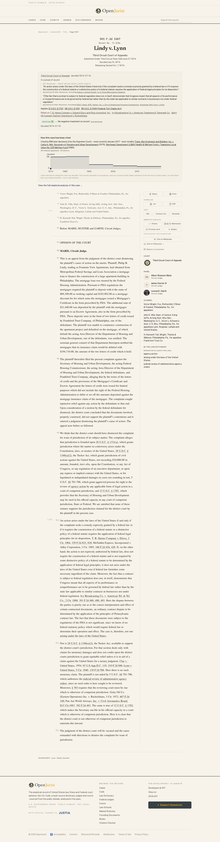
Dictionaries (83, 20)
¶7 (58, 258)
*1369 (49, 520)
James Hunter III (159, 283)
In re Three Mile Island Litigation (111, 92)
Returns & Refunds (90, 834)
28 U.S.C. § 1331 (72, 108)
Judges (67, 20)
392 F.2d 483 (83, 705)
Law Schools (105, 807)
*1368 (50, 211)
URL (148, 214)
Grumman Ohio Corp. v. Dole (152, 105)
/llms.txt (152, 792)
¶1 (58, 194)
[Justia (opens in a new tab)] (64, 813)
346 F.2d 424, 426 (105, 547)
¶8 (58, 359)
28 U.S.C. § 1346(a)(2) (80, 643)
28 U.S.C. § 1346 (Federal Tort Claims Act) (101, 108)
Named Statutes (107, 811)
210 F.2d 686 (115, 665)
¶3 (58, 218)
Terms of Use (124, 834)
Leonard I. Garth (159, 291)
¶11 (57, 643)
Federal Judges (106, 799)
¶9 (58, 433)
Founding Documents (109, 815)
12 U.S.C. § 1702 (55, 108)
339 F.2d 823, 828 (82, 542)
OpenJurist (43, 32)
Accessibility (58, 834)
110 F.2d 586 (97, 670)
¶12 (57, 730)
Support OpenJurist (170, 805)
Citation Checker (107, 823)
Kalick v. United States (87, 92)
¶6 (58, 250)
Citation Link (161, 214)
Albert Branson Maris (161, 275)
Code (43, 20)
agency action (78, 486)
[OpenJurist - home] (110, 11)
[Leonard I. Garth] (147, 293)
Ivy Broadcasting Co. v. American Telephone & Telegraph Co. (141, 113)
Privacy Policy (141, 834)
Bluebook (175, 214)
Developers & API (156, 788)
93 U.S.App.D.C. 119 (94, 665)
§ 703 (75, 687)
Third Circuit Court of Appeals (110, 55)
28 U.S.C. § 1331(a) (107, 442)
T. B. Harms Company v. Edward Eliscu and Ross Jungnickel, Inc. (80, 113)
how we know (96, 122)
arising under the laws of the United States (83, 635)
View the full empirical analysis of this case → (60, 185)
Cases (32, 20)
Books (99, 20)
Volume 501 (55, 32)
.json (53, 758)
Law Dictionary (106, 795)
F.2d (65, 32)
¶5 (58, 242)
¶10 (57, 520)
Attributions (109, 834)
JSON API (153, 796)
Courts (54, 20)
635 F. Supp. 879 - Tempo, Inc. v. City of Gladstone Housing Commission (107, 105)
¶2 (58, 204)
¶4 (58, 228)
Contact (73, 834)
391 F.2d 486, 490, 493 (92, 600)
